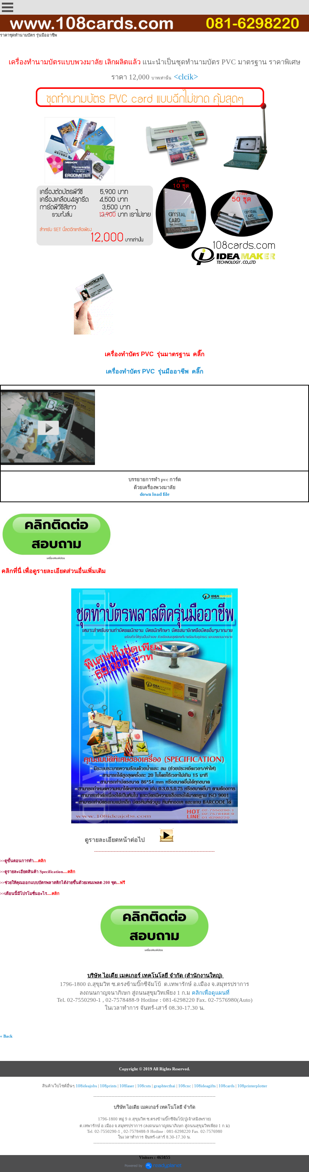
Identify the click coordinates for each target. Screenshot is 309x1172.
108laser (126, 1086)
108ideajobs (86, 1086)
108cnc (184, 1086)
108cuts (144, 1086)
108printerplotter (252, 1086)
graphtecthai (164, 1086)
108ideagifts (205, 1086)
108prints (108, 1086)
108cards (226, 1086)
